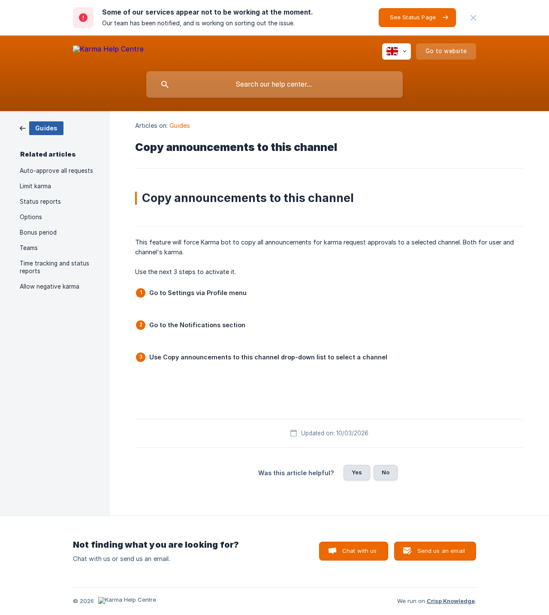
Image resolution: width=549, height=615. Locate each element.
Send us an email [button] (441, 550)
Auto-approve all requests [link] (56, 170)
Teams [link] (29, 247)
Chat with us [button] (359, 550)
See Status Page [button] (413, 17)
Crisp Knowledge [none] (451, 600)
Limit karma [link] (35, 186)
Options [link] (31, 217)
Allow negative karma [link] (49, 286)
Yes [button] (357, 472)
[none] (473, 18)
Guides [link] (179, 125)
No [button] (385, 472)
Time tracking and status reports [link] (54, 267)
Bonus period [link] (38, 232)
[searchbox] (274, 84)
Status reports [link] (40, 201)
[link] (41, 128)
